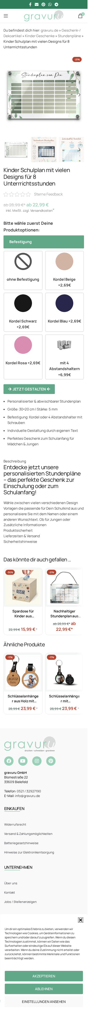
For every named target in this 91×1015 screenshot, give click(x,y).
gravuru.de (49, 30)
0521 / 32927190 (29, 791)
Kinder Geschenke (40, 35)
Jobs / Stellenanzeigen (20, 902)
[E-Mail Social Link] (36, 4)
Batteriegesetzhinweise (21, 843)
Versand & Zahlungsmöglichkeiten (28, 834)
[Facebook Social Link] (30, 4)
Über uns (10, 883)
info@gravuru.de (27, 796)
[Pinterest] (51, 761)
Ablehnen (43, 988)
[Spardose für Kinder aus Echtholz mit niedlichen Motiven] (23, 587)
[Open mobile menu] (5, 15)
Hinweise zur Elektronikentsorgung (29, 852)
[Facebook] (9, 761)
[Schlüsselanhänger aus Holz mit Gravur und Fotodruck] (23, 672)
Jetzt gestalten (29, 389)
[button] (80, 920)
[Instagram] (37, 761)
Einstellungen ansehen (44, 1001)
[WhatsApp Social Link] (50, 4)
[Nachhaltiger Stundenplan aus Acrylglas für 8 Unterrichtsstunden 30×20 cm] (64, 587)
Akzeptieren (43, 976)
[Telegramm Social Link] (56, 4)
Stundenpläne (69, 35)
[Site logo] (44, 15)
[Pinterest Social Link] (43, 4)
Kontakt (9, 892)
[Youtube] (23, 761)
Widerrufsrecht (15, 824)
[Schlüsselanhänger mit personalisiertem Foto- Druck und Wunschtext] (64, 672)
